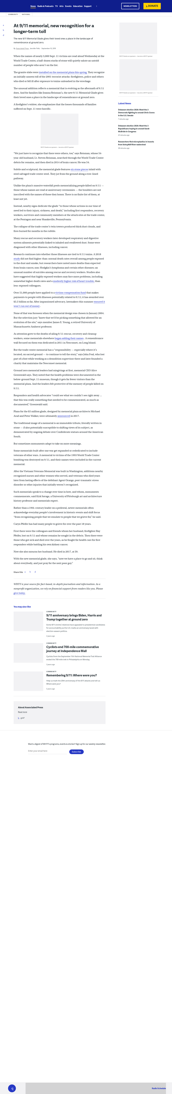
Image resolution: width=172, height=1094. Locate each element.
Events (68, 6)
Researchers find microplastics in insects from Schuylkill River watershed (136, 143)
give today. (19, 593)
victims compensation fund (70, 292)
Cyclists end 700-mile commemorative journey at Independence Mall (72, 649)
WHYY (15, 6)
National (26, 14)
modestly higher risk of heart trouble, (73, 281)
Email (35, 571)
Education (77, 6)
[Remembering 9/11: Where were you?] (28, 682)
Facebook (25, 571)
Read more (22, 712)
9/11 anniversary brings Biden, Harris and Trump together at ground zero (74, 617)
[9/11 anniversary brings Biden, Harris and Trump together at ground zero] (28, 623)
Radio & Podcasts (45, 6)
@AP (23, 717)
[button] (12, 1088)
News (33, 6)
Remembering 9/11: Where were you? (71, 675)
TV (56, 6)
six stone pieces (79, 169)
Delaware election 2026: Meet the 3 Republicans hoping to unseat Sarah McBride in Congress (133, 128)
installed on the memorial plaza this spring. (63, 72)
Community (13, 14)
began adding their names (69, 338)
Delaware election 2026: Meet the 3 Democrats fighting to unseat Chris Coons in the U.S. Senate (136, 112)
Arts (61, 6)
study (17, 258)
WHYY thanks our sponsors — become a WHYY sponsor (57, 147)
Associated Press (22, 48)
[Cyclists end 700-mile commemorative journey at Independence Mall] (28, 654)
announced (63, 416)
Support (88, 6)
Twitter (30, 571)
